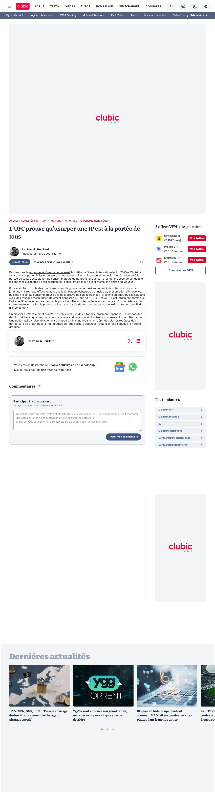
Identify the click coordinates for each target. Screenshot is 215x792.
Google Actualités (60, 365)
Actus (39, 6)
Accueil (13, 220)
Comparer (153, 6)
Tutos (85, 6)
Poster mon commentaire (123, 437)
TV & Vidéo (117, 15)
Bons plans (105, 6)
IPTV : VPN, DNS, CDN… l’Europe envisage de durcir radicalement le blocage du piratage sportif (38, 715)
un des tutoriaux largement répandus (97, 314)
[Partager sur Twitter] (206, 774)
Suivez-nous (20, 262)
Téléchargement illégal (93, 220)
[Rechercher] (172, 6)
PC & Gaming (68, 15)
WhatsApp (88, 365)
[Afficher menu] (9, 7)
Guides (70, 6)
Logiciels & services (42, 15)
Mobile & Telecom (93, 15)
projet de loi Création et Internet (49, 272)
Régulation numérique (63, 220)
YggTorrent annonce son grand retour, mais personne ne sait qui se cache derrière (100, 715)
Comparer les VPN (180, 270)
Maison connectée (155, 15)
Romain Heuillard (38, 249)
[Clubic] (23, 7)
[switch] (194, 6)
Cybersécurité (14, 15)
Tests (54, 6)
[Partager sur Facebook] (206, 763)
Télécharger (129, 6)
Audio (134, 15)
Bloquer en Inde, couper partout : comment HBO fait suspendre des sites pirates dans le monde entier (164, 715)
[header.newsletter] (183, 6)
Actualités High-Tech (34, 220)
